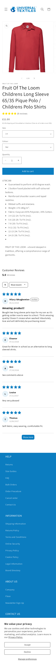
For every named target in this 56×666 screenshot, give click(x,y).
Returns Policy (12, 530)
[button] (6, 9)
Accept (27, 644)
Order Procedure (13, 491)
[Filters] (5, 284)
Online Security (12, 543)
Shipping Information (15, 523)
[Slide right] (34, 78)
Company (10, 589)
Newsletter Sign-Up (14, 602)
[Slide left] (22, 78)
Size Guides (10, 471)
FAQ (7, 478)
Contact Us (10, 504)
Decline (27, 651)
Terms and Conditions (15, 537)
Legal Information (13, 563)
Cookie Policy (11, 557)
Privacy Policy (12, 550)
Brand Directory (12, 570)
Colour (5, 141)
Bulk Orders (11, 484)
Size (4, 128)
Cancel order (11, 498)
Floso (7, 596)
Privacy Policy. (15, 637)
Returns (9, 464)
